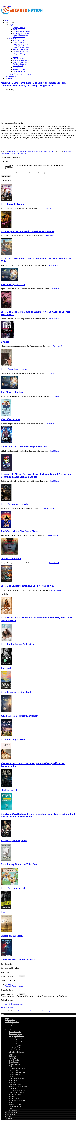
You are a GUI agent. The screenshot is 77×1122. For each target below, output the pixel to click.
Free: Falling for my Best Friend (17, 644)
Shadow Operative (10, 790)
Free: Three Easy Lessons (14, 369)
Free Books (8, 1028)
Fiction (11, 26)
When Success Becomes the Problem (19, 715)
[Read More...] (48, 208)
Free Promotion (10, 1024)
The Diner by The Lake (13, 284)
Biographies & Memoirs (20, 44)
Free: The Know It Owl (13, 888)
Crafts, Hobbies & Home (21, 48)
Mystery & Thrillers (19, 28)
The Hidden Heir (9, 668)
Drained (5, 341)
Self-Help (16, 67)
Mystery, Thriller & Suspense (18, 1086)
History (15, 57)
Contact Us (8, 78)
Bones (4, 912)
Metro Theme (18, 1011)
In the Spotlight (14, 1060)
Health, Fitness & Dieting (21, 55)
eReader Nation (6, 7)
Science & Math (18, 66)
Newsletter (8, 1116)
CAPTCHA (9, 167)
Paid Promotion (10, 1020)
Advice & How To (19, 40)
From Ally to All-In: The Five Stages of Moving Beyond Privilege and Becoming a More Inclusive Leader (36, 475)
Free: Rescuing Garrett (13, 739)
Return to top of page (7, 1007)
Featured (11, 24)
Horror (11, 1054)
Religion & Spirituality (20, 64)
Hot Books (35, 151)
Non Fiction (12, 38)
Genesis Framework (31, 1011)
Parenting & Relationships (21, 60)
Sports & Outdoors (19, 69)
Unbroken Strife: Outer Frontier (18, 959)
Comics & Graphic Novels (21, 31)
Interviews (12, 1082)
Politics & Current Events (21, 62)
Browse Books (9, 1030)
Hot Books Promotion (12, 1022)
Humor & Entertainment (20, 35)
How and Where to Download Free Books (18, 75)
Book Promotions (10, 77)
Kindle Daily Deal (10, 1114)
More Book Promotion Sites (14, 1004)
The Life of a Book (10, 419)
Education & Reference (20, 49)
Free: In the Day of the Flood (16, 692)
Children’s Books (14, 1040)
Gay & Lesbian (18, 53)
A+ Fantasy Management (14, 840)
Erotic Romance (14, 1062)
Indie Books (13, 1080)
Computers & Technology (17, 1044)
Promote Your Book (11, 1112)
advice (65, 151)
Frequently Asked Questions (14, 986)
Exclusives (12, 1056)
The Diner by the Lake (12, 392)
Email (7, 161)
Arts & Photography (19, 42)
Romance (16, 29)
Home (7, 20)
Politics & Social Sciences (17, 1092)
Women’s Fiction (14, 1110)
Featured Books (10, 1026)
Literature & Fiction (19, 37)
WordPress (42, 1011)
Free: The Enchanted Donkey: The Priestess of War (27, 585)
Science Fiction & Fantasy (21, 33)
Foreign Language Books (21, 51)
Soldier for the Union (12, 935)
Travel (15, 73)
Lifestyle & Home (18, 58)
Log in (49, 1011)
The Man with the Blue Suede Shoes (19, 531)
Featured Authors (14, 1064)
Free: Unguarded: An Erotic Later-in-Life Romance (27, 231)
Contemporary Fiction (16, 1046)
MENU (3, 1014)
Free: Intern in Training (13, 204)
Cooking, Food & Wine (20, 46)
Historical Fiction (14, 1074)
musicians (8, 153)
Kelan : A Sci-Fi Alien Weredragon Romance (24, 446)
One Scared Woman (11, 558)
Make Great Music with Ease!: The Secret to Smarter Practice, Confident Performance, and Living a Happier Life (33, 84)
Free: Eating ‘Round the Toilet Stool (19, 864)
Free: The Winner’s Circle (14, 504)
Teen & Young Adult (19, 71)
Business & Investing (15, 1038)
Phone (7, 169)
